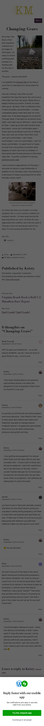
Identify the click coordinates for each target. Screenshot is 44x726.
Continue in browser (22, 720)
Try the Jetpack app (22, 713)
